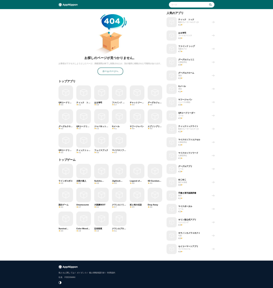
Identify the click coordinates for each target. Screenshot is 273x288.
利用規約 (111, 273)
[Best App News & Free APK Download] (69, 5)
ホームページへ (110, 71)
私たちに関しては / (67, 273)
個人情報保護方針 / (97, 273)
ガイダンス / (82, 273)
